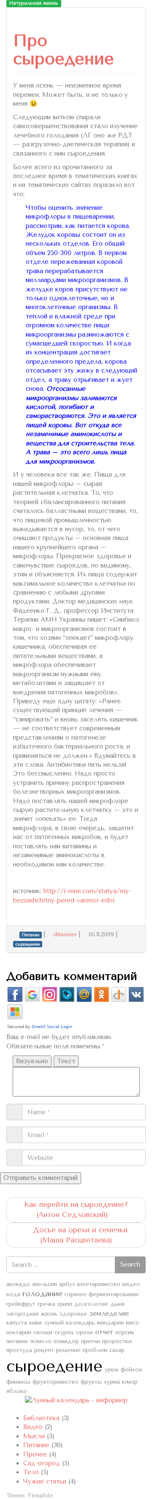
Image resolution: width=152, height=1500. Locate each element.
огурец (64, 1332)
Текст (66, 1061)
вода (13, 1294)
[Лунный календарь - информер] (76, 1400)
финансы (18, 1382)
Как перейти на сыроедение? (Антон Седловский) (76, 1209)
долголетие (91, 1304)
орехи (84, 1332)
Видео (33, 1427)
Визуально (32, 1061)
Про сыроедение (63, 50)
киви (35, 1322)
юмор (130, 1382)
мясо (132, 1322)
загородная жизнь (31, 1314)
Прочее (35, 1454)
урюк (112, 1369)
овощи (42, 1332)
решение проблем (81, 1350)
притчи (90, 1341)
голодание (42, 1293)
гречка (46, 1304)
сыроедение (54, 1366)
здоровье (73, 1314)
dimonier (65, 934)
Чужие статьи (44, 1481)
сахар (117, 1350)
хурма (112, 1382)
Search (130, 1264)
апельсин (44, 1284)
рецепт (44, 1350)
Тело (31, 1472)
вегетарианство (98, 1284)
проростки (117, 1341)
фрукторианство (56, 1382)
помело (41, 1341)
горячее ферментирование (102, 1294)
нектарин (18, 1332)
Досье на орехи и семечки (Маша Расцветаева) (79, 1235)
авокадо (18, 1284)
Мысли (34, 1436)
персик (124, 1332)
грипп (64, 1304)
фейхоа (131, 1369)
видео (131, 1284)
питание (17, 1341)
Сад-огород (41, 1463)
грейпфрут (20, 1304)
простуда (19, 1350)
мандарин (110, 1322)
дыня (117, 1304)
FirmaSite (40, 1495)
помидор (66, 1341)
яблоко (16, 1391)
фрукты (91, 1382)
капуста (16, 1322)
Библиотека (41, 1418)
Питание (36, 1445)
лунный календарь (69, 1322)
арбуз (67, 1284)
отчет (104, 1332)
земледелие (109, 1313)
